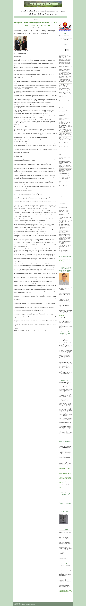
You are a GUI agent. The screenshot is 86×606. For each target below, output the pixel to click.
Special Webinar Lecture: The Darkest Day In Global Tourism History (65, 191)
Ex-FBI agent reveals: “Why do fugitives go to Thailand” (65, 77)
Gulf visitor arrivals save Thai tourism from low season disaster (65, 66)
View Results (65, 45)
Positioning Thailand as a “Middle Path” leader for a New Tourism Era (65, 148)
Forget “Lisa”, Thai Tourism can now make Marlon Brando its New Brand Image (65, 143)
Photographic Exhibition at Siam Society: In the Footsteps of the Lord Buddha (65, 187)
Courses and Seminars (37, 16)
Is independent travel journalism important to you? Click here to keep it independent (43, 12)
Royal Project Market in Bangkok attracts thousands (64, 225)
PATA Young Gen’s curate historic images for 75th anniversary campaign (64, 210)
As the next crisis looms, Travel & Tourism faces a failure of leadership (65, 157)
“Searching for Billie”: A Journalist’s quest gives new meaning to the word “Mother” (65, 174)
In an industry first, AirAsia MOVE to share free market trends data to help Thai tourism (65, 89)
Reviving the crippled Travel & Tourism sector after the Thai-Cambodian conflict (65, 206)
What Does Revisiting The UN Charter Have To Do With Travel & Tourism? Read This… (65, 130)
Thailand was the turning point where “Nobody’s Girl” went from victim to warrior (65, 178)
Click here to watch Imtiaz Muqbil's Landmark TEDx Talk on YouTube (65, 259)
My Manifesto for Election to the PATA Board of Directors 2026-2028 (65, 170)
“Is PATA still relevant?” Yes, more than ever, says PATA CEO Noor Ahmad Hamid (65, 110)
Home (15, 16)
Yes (60, 40)
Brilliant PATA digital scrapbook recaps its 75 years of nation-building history (65, 97)
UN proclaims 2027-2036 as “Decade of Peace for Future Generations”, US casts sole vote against (65, 81)
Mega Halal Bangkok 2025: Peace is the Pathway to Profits (65, 235)
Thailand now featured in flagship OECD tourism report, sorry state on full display (65, 73)
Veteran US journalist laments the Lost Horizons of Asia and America (65, 134)
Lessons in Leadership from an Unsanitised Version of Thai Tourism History (65, 202)
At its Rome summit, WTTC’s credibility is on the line (65, 198)
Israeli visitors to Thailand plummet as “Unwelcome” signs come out (65, 166)
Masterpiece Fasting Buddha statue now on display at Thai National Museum (65, 231)
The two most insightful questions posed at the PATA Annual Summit (64, 102)
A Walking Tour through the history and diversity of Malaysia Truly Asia (64, 195)
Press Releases (45, 16)
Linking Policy (20, 603)
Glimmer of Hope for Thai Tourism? (64, 228)
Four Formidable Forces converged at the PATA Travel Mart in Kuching (65, 56)
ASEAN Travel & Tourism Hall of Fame (60, 16)
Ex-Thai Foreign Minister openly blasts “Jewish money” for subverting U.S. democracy (65, 251)
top (71, 604)
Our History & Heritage (28, 16)
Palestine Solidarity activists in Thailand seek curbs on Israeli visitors (65, 217)
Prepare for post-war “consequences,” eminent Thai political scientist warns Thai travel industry (65, 139)
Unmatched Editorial (20, 16)
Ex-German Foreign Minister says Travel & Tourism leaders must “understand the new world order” (65, 152)
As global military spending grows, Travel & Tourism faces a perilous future (65, 126)
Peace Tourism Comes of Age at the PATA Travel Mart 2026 (65, 63)
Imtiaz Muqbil (35, 27)
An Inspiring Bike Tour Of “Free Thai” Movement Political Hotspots (65, 221)
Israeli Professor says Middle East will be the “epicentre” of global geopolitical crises (65, 106)
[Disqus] (35, 350)
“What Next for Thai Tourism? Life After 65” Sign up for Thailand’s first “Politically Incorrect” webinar (65, 247)
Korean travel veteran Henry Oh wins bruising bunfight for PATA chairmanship (65, 114)
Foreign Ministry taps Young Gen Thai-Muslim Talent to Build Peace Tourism (65, 122)
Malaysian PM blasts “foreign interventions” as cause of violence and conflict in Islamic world (35, 24)
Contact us (50, 16)
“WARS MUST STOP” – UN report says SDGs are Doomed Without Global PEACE (65, 93)
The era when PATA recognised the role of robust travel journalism (65, 118)
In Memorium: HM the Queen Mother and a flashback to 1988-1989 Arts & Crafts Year (65, 182)
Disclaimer (16, 603)
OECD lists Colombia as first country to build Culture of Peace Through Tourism (65, 69)
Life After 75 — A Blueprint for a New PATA (65, 214)
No (60, 41)
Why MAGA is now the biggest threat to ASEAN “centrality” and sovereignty (65, 238)
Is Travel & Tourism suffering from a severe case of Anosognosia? (65, 242)
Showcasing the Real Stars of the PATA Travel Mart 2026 (65, 60)
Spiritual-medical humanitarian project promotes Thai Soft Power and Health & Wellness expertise (65, 162)
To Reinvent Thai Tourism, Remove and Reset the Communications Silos (64, 85)
